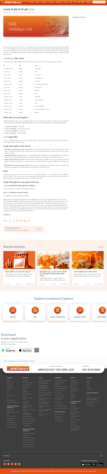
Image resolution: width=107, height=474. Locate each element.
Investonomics (90, 389)
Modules (88, 387)
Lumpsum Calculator (59, 390)
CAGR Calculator (59, 403)
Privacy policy (26, 401)
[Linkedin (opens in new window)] (15, 464)
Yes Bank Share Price (12, 422)
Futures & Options (11, 395)
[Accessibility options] (83, 2)
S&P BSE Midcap (74, 382)
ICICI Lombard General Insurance (76, 413)
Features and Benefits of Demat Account (44, 399)
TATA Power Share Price (28, 437)
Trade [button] (37, 2)
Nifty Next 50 (74, 391)
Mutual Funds (10, 382)
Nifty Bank (73, 395)
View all (101, 247)
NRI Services (26, 391)
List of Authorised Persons (93, 401)
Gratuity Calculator (59, 395)
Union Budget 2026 (11, 400)
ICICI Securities (74, 410)
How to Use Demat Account (45, 392)
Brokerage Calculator (60, 397)
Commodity (9, 385)
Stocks (8, 380)
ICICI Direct (73, 424)
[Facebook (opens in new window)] (5, 464)
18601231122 (46, 369)
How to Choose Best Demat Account (45, 395)
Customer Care (26, 387)
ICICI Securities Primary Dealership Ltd (76, 429)
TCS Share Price (26, 435)
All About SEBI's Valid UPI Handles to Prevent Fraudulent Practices (45, 382)
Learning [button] (51, 2)
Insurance (9, 389)
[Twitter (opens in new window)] (12, 464)
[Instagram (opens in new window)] (8, 464)
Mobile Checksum (91, 403)
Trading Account (59, 418)
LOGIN (88, 2)
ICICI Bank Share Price (28, 446)
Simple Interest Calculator (61, 380)
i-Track (88, 395)
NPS (8, 393)
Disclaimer (6, 215)
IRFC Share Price (11, 418)
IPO (8, 398)
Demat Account (58, 416)
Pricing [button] (65, 2)
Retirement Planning (28, 382)
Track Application (91, 405)
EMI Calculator (58, 393)
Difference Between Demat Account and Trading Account (45, 411)
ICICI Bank (73, 406)
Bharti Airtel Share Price (28, 440)
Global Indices (74, 380)
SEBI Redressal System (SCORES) (28, 406)
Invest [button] (31, 2)
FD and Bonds (10, 387)
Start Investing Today (99, 2)
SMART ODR (26, 403)
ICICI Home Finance (75, 426)
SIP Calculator (58, 401)
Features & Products (27, 416)
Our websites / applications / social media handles (93, 398)
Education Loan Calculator (61, 408)
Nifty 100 (73, 393)
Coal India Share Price (28, 442)
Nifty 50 (72, 398)
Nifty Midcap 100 (75, 389)
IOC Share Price (10, 420)
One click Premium (27, 385)
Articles (88, 380)
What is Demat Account (44, 390)
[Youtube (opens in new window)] (19, 464)
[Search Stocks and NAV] (75, 2)
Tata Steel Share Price (12, 424)
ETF (8, 391)
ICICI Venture (74, 421)
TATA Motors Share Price (28, 444)
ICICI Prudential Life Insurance (75, 416)
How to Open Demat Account (43, 415)
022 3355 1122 (65, 369)
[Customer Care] (79, 2)
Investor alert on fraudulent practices (29, 410)
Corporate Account (59, 421)
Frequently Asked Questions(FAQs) (27, 414)
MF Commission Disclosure (29, 421)
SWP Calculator (58, 399)
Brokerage (25, 380)
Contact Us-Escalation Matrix (28, 398)
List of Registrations (27, 423)
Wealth (24, 389)
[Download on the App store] (87, 464)
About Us (25, 395)
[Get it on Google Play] (98, 464)
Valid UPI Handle (27, 425)
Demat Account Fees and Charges (45, 406)
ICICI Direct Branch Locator (29, 419)
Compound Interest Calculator (59, 383)
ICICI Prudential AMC (75, 419)
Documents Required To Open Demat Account (44, 402)
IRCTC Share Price (11, 416)
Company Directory (11, 427)
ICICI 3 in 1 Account (59, 414)
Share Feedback (24, 230)
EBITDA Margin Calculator (61, 386)
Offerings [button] (58, 2)
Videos (88, 385)
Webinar (89, 382)
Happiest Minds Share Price (29, 433)
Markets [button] (44, 2)
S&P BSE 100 (74, 385)
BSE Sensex (73, 387)
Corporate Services (27, 393)
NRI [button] (71, 2)
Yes (38, 229)
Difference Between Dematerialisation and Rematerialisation (44, 387)
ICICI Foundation (74, 408)
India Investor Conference (13, 402)
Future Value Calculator (60, 388)
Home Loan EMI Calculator (61, 406)
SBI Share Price (10, 410)
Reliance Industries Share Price (13, 413)
